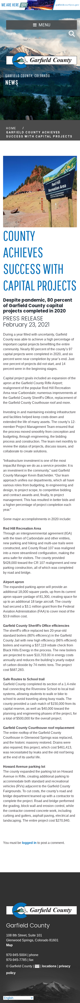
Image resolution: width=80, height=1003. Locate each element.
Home (11, 128)
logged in (29, 843)
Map (9, 945)
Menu (44, 24)
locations (49, 966)
